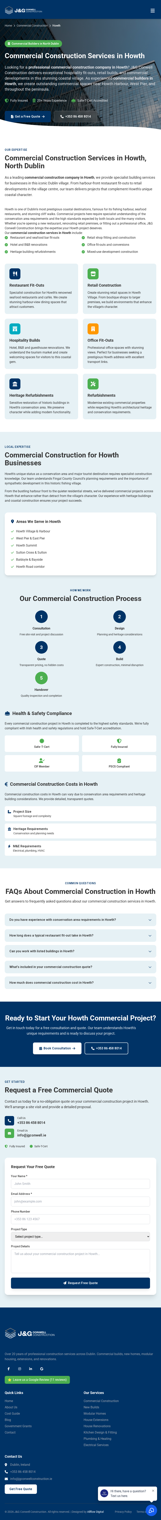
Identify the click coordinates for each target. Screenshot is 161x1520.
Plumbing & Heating (97, 1439)
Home (9, 1401)
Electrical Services (96, 1445)
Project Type (19, 1229)
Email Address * (21, 1193)
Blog (8, 1420)
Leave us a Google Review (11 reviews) (40, 1380)
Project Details (20, 1246)
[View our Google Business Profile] (42, 1369)
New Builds (91, 1407)
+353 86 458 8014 (78, 116)
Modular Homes (95, 1413)
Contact (10, 1432)
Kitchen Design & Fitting (100, 1432)
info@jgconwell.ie (31, 1135)
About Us (11, 1407)
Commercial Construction (101, 1401)
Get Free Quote (20, 1489)
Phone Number (20, 1211)
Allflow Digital (95, 1511)
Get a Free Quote (27, 116)
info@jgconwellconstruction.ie (31, 1479)
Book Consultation (57, 1048)
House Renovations (97, 1426)
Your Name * (19, 1176)
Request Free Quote (83, 1283)
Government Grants (18, 1426)
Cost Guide (12, 1413)
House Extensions (96, 1420)
